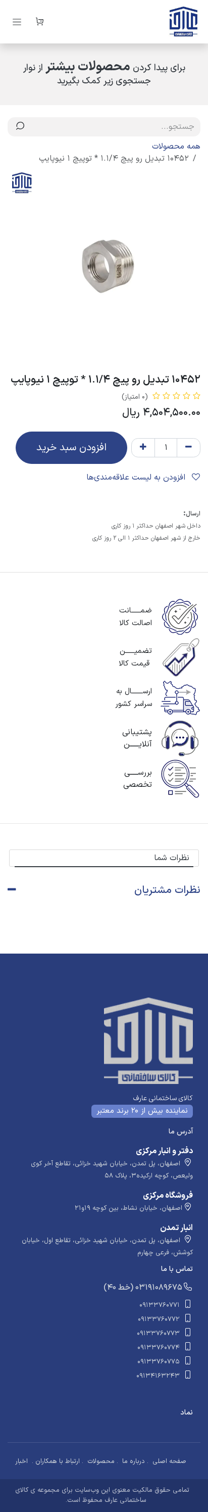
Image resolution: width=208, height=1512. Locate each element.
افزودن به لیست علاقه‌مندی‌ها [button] (137, 477)
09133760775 (158, 1362)
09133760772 (159, 1319)
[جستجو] (20, 126)
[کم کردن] (188, 447)
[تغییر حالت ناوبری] (17, 21)
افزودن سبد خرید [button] (71, 447)
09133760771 (159, 1305)
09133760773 (158, 1334)
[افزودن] (143, 447)
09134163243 (158, 1376)
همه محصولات (176, 146)
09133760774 (158, 1348)
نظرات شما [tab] (171, 858)
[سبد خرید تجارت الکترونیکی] (39, 22)
